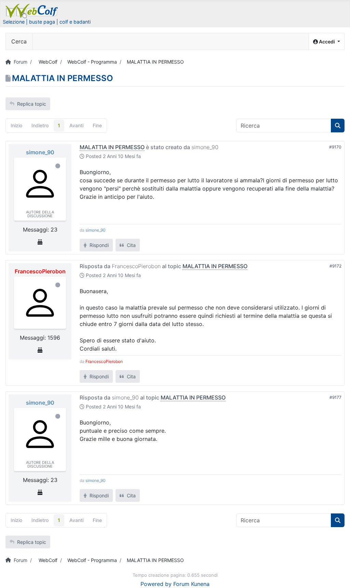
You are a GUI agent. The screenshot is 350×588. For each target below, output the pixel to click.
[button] (326, 41)
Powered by (156, 583)
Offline (57, 166)
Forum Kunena (191, 583)
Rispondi (98, 245)
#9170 (335, 146)
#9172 (335, 266)
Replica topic (31, 104)
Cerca (19, 41)
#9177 (335, 397)
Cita (130, 245)
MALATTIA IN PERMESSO (112, 147)
